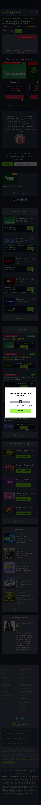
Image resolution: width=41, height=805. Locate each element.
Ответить (20, 411)
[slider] (20, 401)
